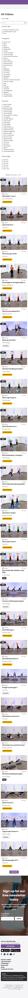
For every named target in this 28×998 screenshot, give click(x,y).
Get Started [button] (10, 946)
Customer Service (7, 969)
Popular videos (6, 960)
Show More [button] (14, 872)
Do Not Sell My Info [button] (7, 987)
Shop (2, 967)
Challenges (5, 963)
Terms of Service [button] (9, 986)
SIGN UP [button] (19, 918)
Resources (4, 965)
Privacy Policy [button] (18, 986)
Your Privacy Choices (12, 989)
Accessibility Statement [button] (18, 987)
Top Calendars (6, 962)
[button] (25, 22)
